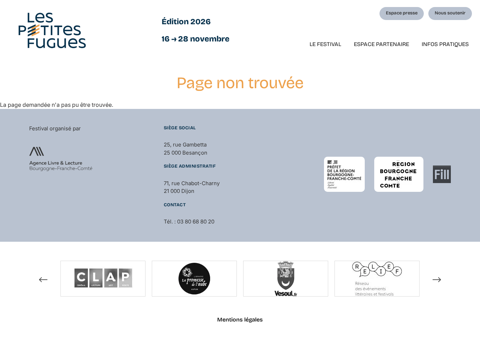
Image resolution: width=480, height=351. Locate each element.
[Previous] (43, 279)
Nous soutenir (450, 13)
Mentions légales (240, 319)
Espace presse (401, 13)
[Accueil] (52, 30)
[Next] (436, 279)
